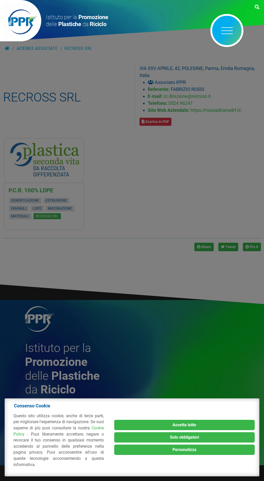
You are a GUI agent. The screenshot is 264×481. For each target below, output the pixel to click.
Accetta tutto (184, 424)
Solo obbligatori (184, 437)
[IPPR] (20, 20)
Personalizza (184, 449)
